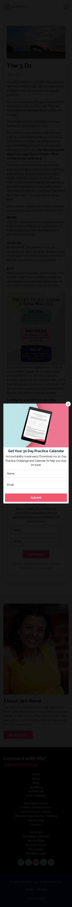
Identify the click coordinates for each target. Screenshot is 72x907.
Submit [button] (36, 497)
